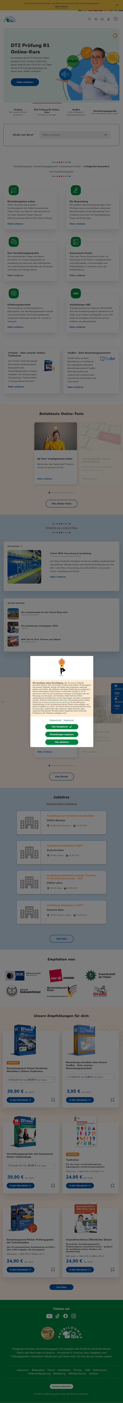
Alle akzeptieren (60, 726)
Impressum (68, 720)
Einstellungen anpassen (62, 734)
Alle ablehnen (62, 742)
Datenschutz (55, 720)
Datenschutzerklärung (60, 702)
